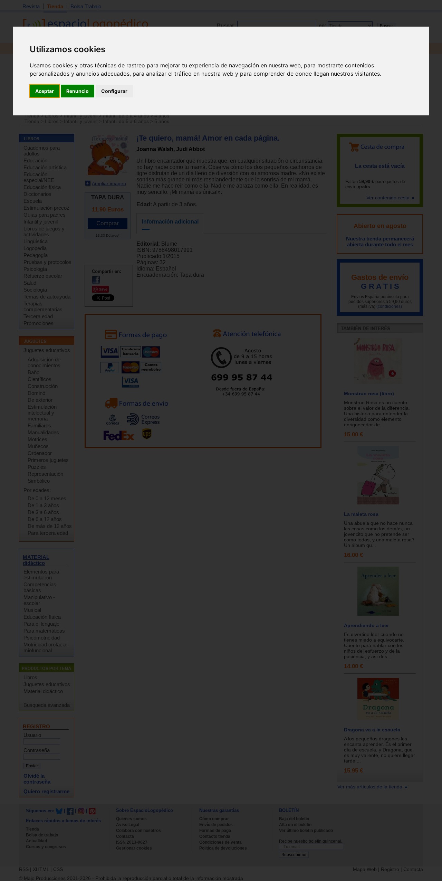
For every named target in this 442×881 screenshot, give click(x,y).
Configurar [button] (114, 91)
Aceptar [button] (44, 91)
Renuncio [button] (77, 91)
